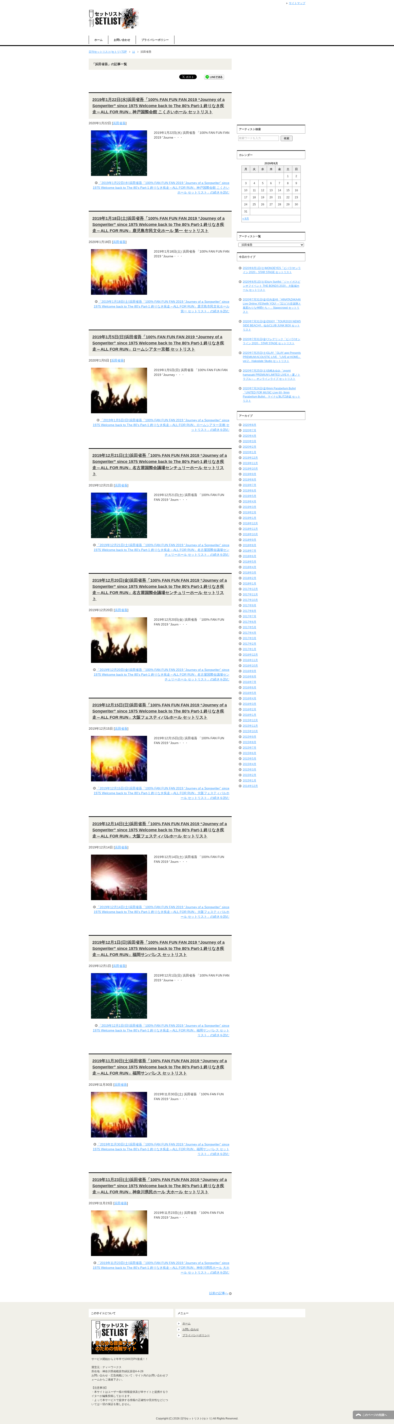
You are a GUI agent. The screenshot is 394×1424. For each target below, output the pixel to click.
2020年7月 (249, 430)
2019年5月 (249, 496)
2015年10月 (250, 731)
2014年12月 (250, 786)
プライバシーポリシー (155, 39)
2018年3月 (249, 572)
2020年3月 (249, 441)
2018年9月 (249, 539)
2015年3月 (249, 769)
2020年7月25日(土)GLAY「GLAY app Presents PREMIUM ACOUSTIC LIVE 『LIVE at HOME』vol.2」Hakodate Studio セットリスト (272, 357)
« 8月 (245, 218)
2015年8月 (249, 742)
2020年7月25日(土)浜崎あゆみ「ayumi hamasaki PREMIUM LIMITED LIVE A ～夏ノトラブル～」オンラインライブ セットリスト (271, 374)
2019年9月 (249, 474)
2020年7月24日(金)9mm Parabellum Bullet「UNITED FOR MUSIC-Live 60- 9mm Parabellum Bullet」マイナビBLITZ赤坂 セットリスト (271, 394)
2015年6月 (249, 753)
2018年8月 (249, 545)
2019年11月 (250, 463)
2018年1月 (249, 583)
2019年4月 (249, 501)
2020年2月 (249, 446)
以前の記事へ (218, 1293)
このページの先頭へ (374, 1414)
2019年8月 (249, 479)
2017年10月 (250, 600)
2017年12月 (250, 589)
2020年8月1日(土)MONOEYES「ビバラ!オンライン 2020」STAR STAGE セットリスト (272, 270)
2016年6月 (249, 687)
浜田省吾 (119, 123)
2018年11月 (250, 528)
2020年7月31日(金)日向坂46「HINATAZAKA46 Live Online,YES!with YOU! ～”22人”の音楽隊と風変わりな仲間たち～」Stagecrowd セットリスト (272, 305)
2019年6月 (249, 490)
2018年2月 (249, 578)
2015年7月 (249, 747)
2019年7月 (249, 485)
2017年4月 (249, 632)
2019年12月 (250, 457)
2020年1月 (249, 452)
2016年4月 (249, 698)
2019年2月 (249, 512)
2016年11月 (250, 660)
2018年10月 (250, 534)
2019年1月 (249, 517)
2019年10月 (250, 468)
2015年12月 (250, 720)
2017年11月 (250, 594)
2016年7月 (249, 682)
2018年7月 (249, 550)
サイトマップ (297, 3)
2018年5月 (249, 561)
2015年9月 (249, 736)
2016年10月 (250, 665)
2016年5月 (249, 693)
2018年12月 (250, 523)
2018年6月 (249, 556)
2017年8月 (249, 611)
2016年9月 (249, 671)
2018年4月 (249, 567)
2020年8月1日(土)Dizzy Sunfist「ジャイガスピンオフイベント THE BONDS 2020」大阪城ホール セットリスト (271, 286)
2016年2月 (249, 709)
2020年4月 (249, 435)
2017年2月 (249, 643)
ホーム (98, 39)
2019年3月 (249, 507)
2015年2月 (249, 775)
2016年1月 (249, 714)
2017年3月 (249, 638)
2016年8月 (249, 676)
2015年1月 (249, 780)
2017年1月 (249, 649)
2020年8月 (249, 424)
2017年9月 (249, 605)
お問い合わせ (122, 39)
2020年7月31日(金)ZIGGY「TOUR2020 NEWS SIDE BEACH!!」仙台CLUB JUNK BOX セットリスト (272, 325)
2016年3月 (249, 704)
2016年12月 (250, 654)
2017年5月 (249, 627)
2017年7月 (249, 616)
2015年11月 (250, 725)
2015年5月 (249, 758)
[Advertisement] (275, 90)
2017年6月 (249, 621)
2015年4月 (249, 764)
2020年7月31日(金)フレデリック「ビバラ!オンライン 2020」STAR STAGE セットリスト (271, 341)
